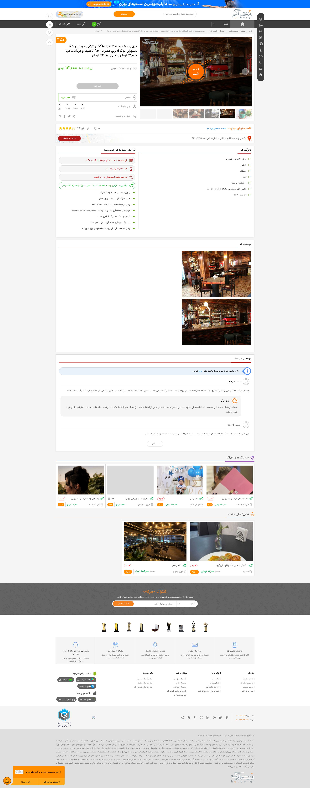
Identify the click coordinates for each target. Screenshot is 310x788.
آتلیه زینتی (194, 498)
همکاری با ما (214, 683)
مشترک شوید (123, 604)
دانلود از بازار (63, 680)
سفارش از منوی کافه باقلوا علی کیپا (232, 565)
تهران (226, 24)
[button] (146, 71)
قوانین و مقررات (247, 683)
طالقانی (127, 97)
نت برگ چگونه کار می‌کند (176, 691)
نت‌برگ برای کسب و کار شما (208, 691)
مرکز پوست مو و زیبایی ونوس (137, 498)
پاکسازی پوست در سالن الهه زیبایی (85, 498)
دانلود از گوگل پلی (84, 680)
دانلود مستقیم (85, 699)
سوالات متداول (180, 695)
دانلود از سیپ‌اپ (64, 699)
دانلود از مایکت (85, 686)
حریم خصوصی (247, 687)
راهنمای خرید (181, 683)
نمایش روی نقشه (69, 138)
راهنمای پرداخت (179, 687)
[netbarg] (242, 777)
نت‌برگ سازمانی (179, 679)
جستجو (124, 14)
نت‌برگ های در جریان (144, 679)
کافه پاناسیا (176, 565)
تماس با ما (215, 679)
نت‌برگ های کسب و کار (143, 687)
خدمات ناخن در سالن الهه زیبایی (235, 498)
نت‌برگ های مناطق (145, 683)
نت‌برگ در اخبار (247, 691)
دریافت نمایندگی (212, 687)
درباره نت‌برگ (248, 679)
